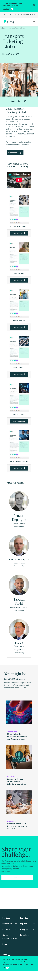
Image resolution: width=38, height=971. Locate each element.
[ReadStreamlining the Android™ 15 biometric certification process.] (19, 715)
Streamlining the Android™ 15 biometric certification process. (17, 736)
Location (18, 14)
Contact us (13, 152)
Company (7, 14)
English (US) (24, 14)
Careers (12, 14)
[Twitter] (25, 101)
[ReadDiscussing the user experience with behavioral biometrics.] (19, 759)
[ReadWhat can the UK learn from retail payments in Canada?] (19, 804)
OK (4, 968)
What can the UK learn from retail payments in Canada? (17, 826)
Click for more (18, 233)
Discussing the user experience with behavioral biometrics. (16, 781)
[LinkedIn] (19, 101)
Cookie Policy (28, 964)
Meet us (6, 9)
